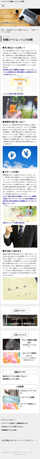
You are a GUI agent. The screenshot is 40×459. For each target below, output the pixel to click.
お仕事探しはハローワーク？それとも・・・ (20, 440)
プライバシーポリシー (8, 420)
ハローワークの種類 (27, 397)
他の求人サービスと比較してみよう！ (15, 376)
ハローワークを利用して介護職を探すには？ (20, 324)
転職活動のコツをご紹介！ (12, 379)
